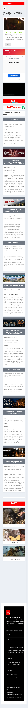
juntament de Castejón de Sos (14, 220)
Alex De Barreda (13, 34)
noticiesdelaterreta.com (8, 94)
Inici (8, 35)
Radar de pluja (14, 75)
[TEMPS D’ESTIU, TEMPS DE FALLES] (14, 24)
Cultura (6, 35)
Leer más (7, 44)
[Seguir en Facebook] (7, 635)
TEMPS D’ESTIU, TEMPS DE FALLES (14, 32)
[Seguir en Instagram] (13, 635)
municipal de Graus (15, 172)
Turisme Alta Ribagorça (12, 294)
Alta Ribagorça (14, 342)
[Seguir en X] (10, 635)
